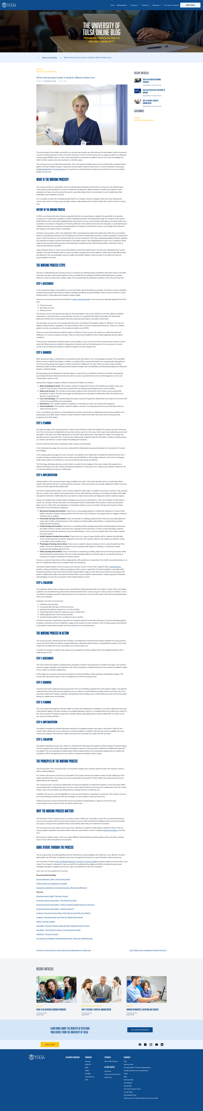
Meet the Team (128, 1064)
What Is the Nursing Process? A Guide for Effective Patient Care (87, 57)
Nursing (39, 69)
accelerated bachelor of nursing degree (50, 169)
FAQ (125, 1061)
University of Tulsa (50, 81)
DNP (86, 1080)
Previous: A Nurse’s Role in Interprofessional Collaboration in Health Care (63, 950)
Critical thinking (115, 566)
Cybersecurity (89, 1077)
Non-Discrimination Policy (132, 1089)
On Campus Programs (171, 5)
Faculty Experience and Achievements (136, 1070)
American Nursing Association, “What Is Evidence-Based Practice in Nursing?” (65, 904)
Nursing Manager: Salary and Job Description (53, 879)
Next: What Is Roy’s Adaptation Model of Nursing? (148, 950)
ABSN (87, 1070)
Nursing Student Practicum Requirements (137, 1067)
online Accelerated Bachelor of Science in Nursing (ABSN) (76, 861)
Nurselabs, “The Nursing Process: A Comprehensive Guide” (58, 930)
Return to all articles (49, 57)
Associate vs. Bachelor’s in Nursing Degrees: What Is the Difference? (61, 887)
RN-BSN (88, 1073)
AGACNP (88, 1064)
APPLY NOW (50, 1044)
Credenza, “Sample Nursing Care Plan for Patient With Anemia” (59, 917)
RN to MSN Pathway (111, 1061)
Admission (107, 1071)
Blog (125, 1077)
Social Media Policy (130, 1095)
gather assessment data (81, 299)
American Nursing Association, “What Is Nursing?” (55, 909)
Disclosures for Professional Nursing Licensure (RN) (141, 1098)
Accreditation (128, 1083)
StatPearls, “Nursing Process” (47, 934)
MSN (86, 1067)
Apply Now (190, 5)
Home (113, 5)
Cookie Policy (128, 1092)
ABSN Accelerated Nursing (46, 71)
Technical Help (128, 1080)
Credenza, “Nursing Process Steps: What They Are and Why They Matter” (63, 913)
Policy (126, 1073)
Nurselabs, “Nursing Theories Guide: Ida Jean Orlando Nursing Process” (63, 925)
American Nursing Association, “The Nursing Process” (56, 900)
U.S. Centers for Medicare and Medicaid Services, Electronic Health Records (64, 938)
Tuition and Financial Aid (112, 1074)
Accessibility (128, 1086)
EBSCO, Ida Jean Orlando (45, 921)
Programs (134, 5)
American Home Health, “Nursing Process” (52, 896)
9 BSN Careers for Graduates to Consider (51, 883)
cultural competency (110, 830)
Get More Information (140, 1030)
